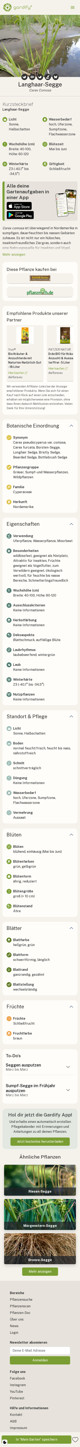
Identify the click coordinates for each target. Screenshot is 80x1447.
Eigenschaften (23, 524)
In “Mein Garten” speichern (36, 1439)
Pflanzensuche (21, 1300)
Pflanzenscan (20, 1306)
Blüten (14, 834)
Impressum (18, 1428)
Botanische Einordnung (33, 426)
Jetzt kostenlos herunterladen (40, 1141)
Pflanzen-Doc (20, 1313)
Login (14, 1333)
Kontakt (16, 1415)
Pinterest (17, 1398)
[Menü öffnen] (73, 7)
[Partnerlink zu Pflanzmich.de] (40, 292)
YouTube (16, 1392)
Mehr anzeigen (40, 1271)
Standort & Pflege (27, 716)
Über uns (17, 1319)
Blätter (14, 928)
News (14, 1326)
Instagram (18, 1385)
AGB (13, 1421)
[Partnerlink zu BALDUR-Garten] (40, 278)
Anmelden (40, 1360)
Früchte (15, 1006)
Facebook (17, 1378)
